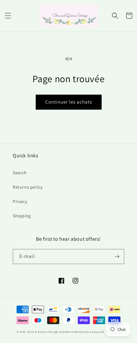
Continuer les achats (68, 102)
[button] (8, 16)
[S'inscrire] (117, 256)
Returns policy (27, 187)
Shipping (22, 216)
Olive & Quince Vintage (42, 331)
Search (20, 172)
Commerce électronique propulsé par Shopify (89, 331)
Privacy (20, 201)
